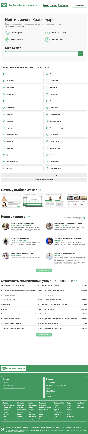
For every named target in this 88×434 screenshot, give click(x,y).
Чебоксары (70, 419)
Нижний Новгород (45, 407)
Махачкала (42, 403)
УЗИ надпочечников (51, 323)
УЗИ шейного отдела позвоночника (12, 328)
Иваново (20, 412)
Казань (30, 403)
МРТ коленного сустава (8, 300)
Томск (69, 405)
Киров (30, 412)
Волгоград (20, 405)
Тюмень (69, 410)
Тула (68, 407)
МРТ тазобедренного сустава (54, 290)
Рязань (56, 405)
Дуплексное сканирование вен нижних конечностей (61, 318)
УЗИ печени (49, 295)
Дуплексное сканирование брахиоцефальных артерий (18, 314)
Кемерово (31, 410)
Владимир (20, 403)
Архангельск (7, 407)
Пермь (41, 419)
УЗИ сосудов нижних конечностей (12, 323)
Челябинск (80, 403)
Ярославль (80, 407)
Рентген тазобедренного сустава (56, 304)
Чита (78, 405)
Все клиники (50, 382)
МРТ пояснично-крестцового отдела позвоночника (18, 290)
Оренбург (42, 414)
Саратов (56, 410)
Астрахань (6, 410)
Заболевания (50, 391)
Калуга (30, 407)
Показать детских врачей (44, 179)
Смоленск (57, 414)
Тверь (69, 403)
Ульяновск (70, 412)
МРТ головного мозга (8, 295)
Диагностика (63, 5)
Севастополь (58, 412)
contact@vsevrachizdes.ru (17, 431)
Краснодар (31, 414)
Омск (41, 412)
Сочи (55, 416)
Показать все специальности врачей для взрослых (44, 175)
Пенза (41, 416)
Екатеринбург (21, 410)
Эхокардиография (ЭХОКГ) (53, 328)
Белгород (6, 414)
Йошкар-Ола (21, 419)
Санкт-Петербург (9, 405)
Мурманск (42, 405)
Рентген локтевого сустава (53, 300)
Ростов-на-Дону (59, 403)
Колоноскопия (5, 304)
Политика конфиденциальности (14, 388)
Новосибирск (43, 410)
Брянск (5, 416)
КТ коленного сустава (52, 314)
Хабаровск (70, 416)
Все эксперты (44, 270)
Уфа (68, 414)
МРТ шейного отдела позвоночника (12, 285)
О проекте (6, 382)
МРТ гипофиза (49, 309)
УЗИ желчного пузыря (52, 285)
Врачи (46, 5)
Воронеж (20, 407)
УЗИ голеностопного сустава (10, 318)
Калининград (32, 405)
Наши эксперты (8, 385)
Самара (56, 407)
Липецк (30, 419)
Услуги (48, 396)
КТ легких (4, 309)
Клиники (53, 5)
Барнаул (5, 412)
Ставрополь (57, 419)
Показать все (44, 334)
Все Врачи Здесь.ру (15, 368)
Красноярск (32, 416)
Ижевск (19, 414)
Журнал (84, 218)
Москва (5, 403)
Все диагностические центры (56, 385)
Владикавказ (7, 419)
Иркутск (19, 416)
